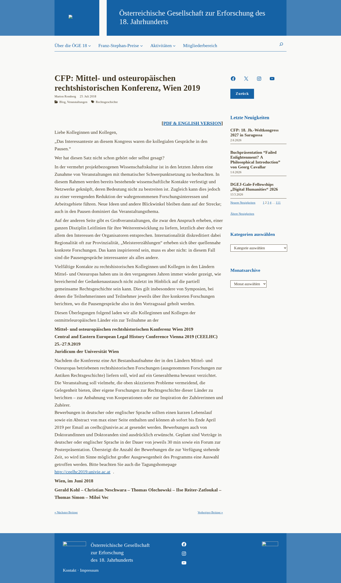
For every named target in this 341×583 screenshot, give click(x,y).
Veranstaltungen (77, 102)
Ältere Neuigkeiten (242, 213)
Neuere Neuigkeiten (242, 202)
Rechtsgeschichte (107, 102)
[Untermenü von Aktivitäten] (174, 45)
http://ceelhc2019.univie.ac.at (82, 471)
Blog (62, 102)
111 (278, 202)
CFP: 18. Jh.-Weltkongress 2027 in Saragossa (254, 132)
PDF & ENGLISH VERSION (192, 123)
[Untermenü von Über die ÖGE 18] (89, 45)
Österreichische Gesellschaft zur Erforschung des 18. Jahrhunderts (120, 552)
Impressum (89, 570)
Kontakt (69, 570)
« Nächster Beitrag (66, 512)
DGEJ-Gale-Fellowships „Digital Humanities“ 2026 (254, 187)
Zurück (242, 94)
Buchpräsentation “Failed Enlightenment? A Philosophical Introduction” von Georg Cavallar (255, 159)
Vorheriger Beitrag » (210, 512)
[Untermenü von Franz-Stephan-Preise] (141, 45)
